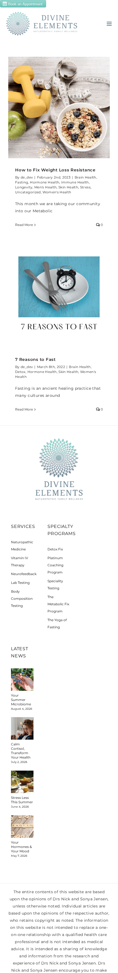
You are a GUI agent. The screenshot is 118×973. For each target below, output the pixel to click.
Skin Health (68, 187)
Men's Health (45, 187)
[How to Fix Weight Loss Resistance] (59, 107)
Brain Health (85, 177)
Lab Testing (20, 583)
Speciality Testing (55, 584)
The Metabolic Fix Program (58, 604)
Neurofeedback (22, 574)
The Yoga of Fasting (57, 623)
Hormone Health (44, 182)
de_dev (27, 177)
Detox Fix (55, 549)
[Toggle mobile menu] (110, 24)
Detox (20, 372)
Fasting (21, 182)
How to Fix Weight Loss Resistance (55, 169)
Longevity (23, 187)
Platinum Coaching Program (55, 565)
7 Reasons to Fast (35, 359)
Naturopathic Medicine (22, 545)
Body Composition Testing (22, 598)
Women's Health (57, 192)
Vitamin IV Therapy (19, 561)
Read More (24, 225)
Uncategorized (28, 192)
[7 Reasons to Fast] (59, 297)
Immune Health (75, 182)
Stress (85, 187)
